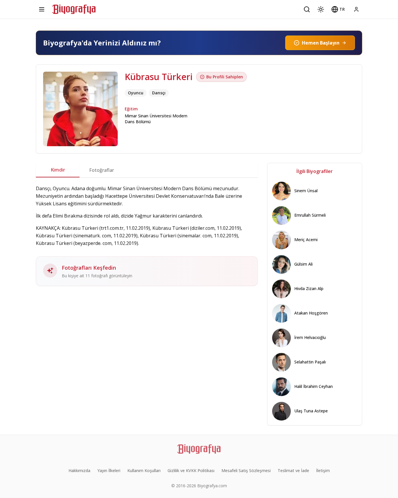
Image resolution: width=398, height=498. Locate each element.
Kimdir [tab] (58, 170)
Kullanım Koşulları (144, 470)
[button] (338, 9)
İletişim (323, 470)
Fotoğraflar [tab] (101, 170)
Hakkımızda (79, 470)
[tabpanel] (147, 235)
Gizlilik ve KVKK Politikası (191, 470)
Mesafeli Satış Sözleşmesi (246, 470)
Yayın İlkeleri (108, 470)
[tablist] (147, 170)
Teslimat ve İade (293, 470)
